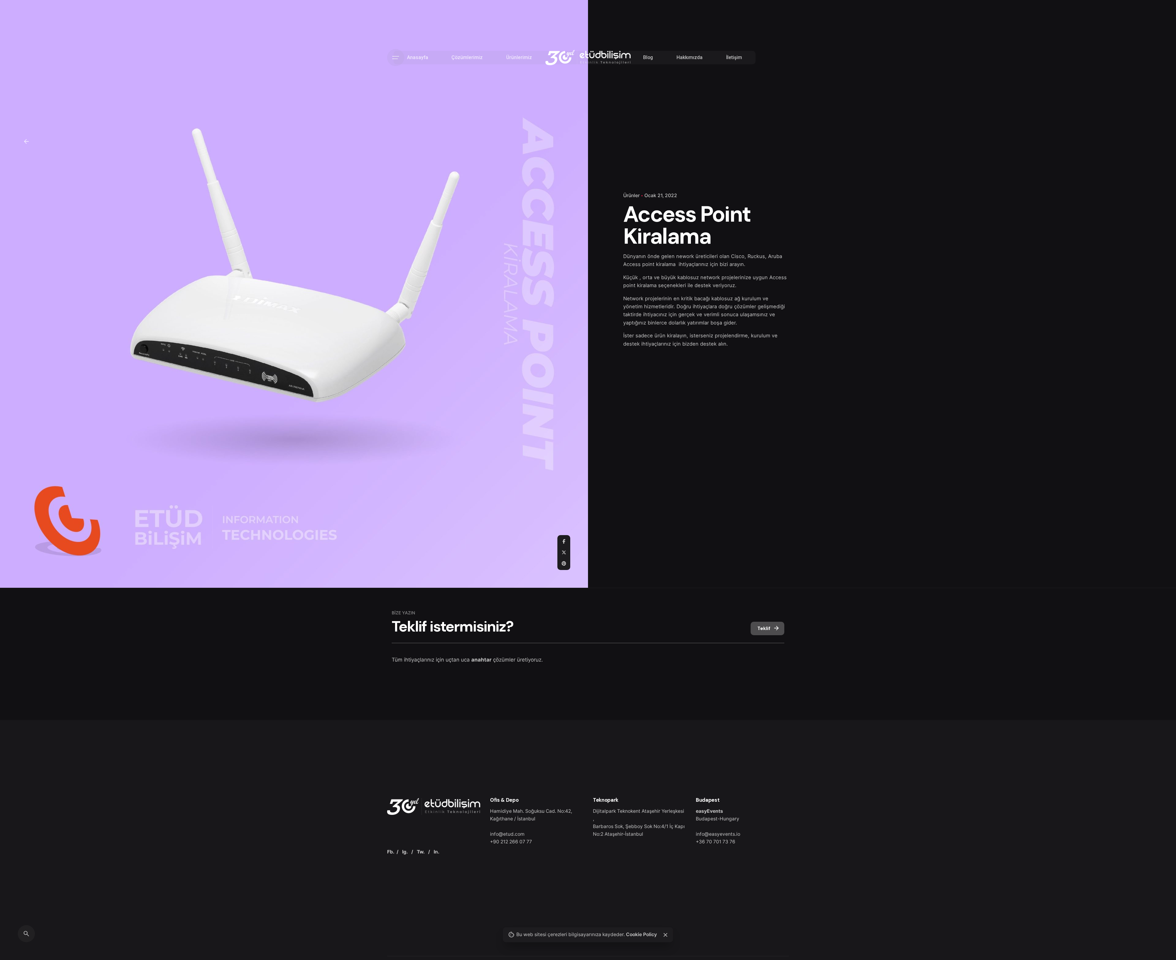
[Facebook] (563, 541)
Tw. (420, 852)
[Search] (26, 933)
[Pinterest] (563, 563)
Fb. (390, 852)
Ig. (405, 852)
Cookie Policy (641, 934)
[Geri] (26, 141)
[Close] (665, 935)
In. (436, 852)
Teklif (763, 628)
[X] (563, 552)
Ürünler (631, 195)
